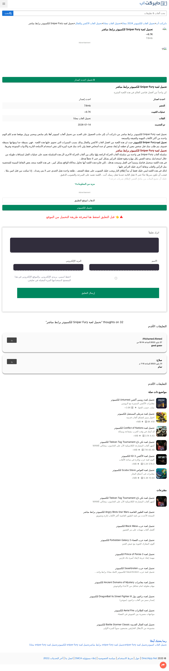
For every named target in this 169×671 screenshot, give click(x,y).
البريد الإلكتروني (73, 260)
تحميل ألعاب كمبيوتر (62, 134)
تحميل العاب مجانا (82, 118)
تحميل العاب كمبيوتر (157, 644)
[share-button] (163, 665)
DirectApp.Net (149, 658)
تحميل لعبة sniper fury (136, 644)
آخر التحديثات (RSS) (53, 658)
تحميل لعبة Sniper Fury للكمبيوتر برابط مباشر (127, 29)
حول (137, 658)
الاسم (154, 260)
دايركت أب (111, 134)
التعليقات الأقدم (157, 326)
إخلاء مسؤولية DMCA (85, 658)
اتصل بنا (69, 658)
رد (12, 340)
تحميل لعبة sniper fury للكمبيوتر (73, 644)
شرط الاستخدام (125, 658)
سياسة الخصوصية (106, 658)
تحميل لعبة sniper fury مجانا (43, 644)
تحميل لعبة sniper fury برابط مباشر (107, 644)
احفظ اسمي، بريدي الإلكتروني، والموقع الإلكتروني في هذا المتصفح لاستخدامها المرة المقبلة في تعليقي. (43, 278)
